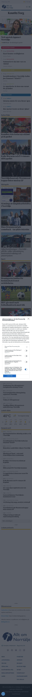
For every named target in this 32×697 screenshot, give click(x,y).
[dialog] (16, 348)
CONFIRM (10, 376)
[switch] (26, 350)
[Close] (28, 319)
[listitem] (16, 347)
